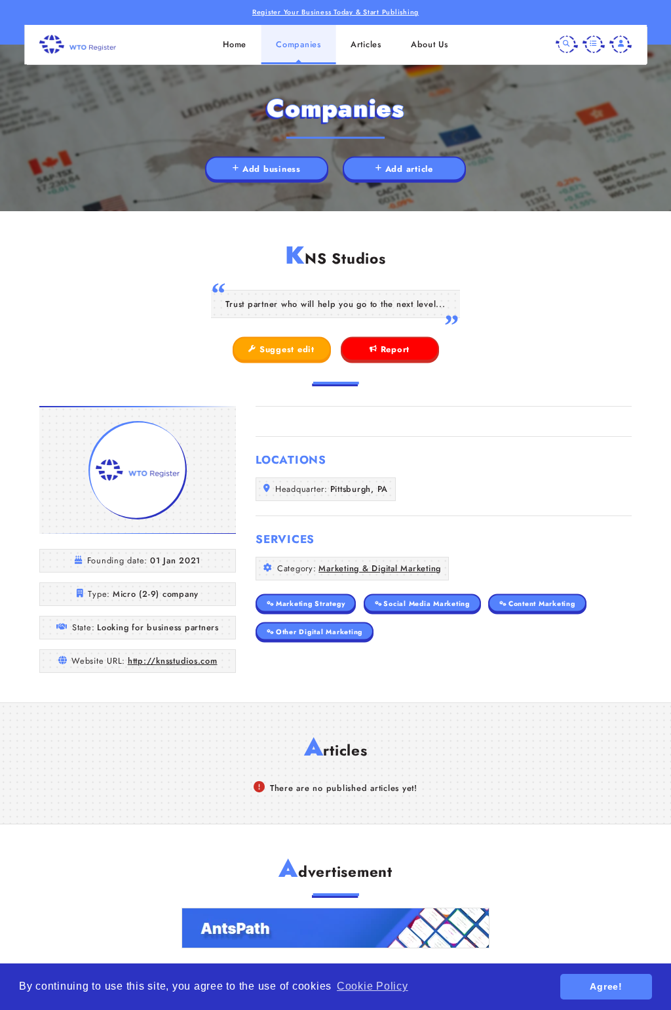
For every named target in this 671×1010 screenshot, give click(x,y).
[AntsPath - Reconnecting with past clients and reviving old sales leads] (335, 928)
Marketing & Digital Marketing (379, 568)
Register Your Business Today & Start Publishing (335, 12)
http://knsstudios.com (173, 661)
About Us (429, 44)
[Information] (594, 44)
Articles (366, 44)
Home (234, 44)
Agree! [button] (606, 986)
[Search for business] (567, 44)
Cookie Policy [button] (372, 986)
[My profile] (620, 44)
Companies (298, 44)
